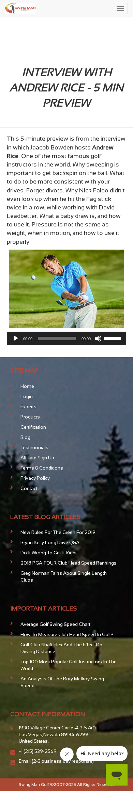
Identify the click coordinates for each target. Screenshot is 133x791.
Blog (25, 437)
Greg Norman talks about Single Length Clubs (63, 576)
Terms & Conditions (41, 468)
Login (26, 396)
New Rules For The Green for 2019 (57, 532)
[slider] (113, 338)
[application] (66, 338)
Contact (29, 488)
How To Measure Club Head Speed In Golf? (67, 634)
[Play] (15, 338)
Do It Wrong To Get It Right (48, 552)
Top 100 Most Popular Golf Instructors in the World (68, 665)
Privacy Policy (35, 478)
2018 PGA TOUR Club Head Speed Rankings (68, 563)
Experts (28, 406)
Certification (33, 427)
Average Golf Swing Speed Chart (55, 624)
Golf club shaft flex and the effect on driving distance (61, 648)
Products (30, 417)
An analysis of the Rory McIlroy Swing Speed (62, 682)
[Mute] (98, 338)
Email (25, 761)
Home (27, 386)
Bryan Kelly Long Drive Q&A (49, 542)
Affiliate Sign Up (37, 457)
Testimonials (34, 447)
